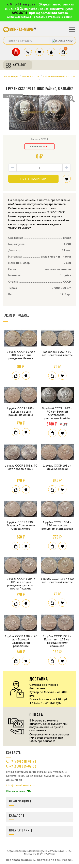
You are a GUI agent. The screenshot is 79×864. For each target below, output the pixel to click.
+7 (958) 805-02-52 (22, 766)
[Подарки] (16, 52)
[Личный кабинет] (51, 52)
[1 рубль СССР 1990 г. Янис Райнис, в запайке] (39, 112)
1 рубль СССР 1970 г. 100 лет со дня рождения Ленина (20, 355)
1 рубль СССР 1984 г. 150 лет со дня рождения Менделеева (57, 525)
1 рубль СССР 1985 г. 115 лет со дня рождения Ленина (21, 412)
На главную (11, 76)
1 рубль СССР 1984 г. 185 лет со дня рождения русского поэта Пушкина (20, 583)
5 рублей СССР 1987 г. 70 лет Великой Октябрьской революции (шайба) (57, 413)
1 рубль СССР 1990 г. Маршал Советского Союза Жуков (21, 525)
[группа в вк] (28, 791)
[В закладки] (67, 180)
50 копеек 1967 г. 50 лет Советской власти (57, 353)
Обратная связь (15, 791)
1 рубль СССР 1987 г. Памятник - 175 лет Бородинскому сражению (57, 641)
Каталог (16, 815)
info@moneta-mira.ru (20, 785)
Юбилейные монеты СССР (59, 76)
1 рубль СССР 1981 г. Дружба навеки (57, 467)
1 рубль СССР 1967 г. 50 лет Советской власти (57, 580)
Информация (19, 801)
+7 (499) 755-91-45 (22, 761)
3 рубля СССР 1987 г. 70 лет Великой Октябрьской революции (20, 641)
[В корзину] (16, 376)
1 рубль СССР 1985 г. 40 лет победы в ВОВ (20, 467)
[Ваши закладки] (39, 52)
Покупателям (20, 830)
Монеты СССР (30, 76)
